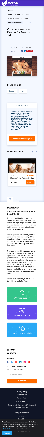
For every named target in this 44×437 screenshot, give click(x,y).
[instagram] (25, 362)
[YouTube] (16, 362)
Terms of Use (22, 395)
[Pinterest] (29, 51)
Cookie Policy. (6, 429)
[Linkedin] (25, 51)
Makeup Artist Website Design (22, 178)
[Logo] (8, 3)
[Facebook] (22, 51)
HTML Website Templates (18, 18)
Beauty (12, 91)
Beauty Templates (15, 22)
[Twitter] (12, 362)
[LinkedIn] (20, 362)
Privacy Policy (22, 391)
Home (10, 10)
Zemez (22, 416)
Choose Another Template (22, 139)
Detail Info (30, 182)
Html (17, 47)
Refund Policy (22, 398)
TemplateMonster (22, 413)
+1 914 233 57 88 (22, 401)
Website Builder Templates (18, 14)
